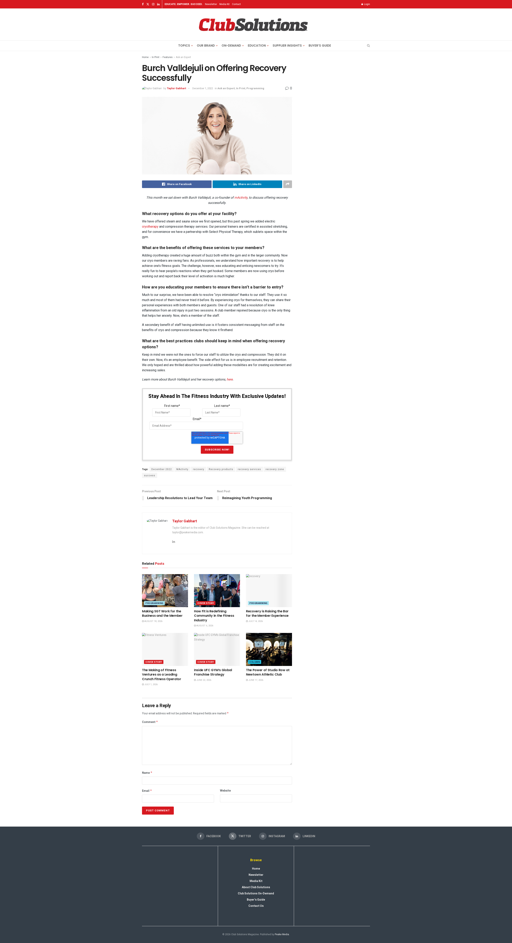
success (149, 475)
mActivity (240, 197)
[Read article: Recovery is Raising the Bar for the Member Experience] (269, 590)
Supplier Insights (287, 45)
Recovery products (221, 469)
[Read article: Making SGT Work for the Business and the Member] (165, 590)
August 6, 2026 (204, 625)
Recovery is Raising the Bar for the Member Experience (267, 613)
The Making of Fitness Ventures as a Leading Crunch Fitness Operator (161, 674)
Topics (184, 45)
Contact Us (256, 906)
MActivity (182, 469)
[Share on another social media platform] (287, 184)
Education (257, 45)
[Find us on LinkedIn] (158, 4)
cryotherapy (150, 226)
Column (254, 662)
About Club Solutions (256, 887)
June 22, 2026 (203, 680)
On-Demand (231, 45)
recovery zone (275, 469)
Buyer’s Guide (320, 45)
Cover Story (205, 603)
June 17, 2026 (255, 680)
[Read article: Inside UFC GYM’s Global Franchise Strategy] (217, 649)
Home (145, 57)
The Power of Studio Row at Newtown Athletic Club (268, 672)
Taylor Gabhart (176, 88)
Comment (150, 722)
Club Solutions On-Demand (256, 893)
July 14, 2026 (255, 621)
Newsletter (211, 4)
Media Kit (224, 4)
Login (366, 4)
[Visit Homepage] (253, 24)
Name (147, 773)
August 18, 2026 (153, 621)
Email (147, 791)
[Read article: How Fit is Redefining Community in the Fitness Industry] (217, 590)
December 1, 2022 (202, 88)
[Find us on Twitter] (147, 4)
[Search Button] (368, 46)
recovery (198, 469)
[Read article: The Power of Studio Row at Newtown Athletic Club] (269, 649)
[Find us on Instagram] (153, 4)
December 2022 (161, 469)
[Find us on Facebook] (143, 4)
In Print (155, 57)
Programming (255, 88)
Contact (236, 4)
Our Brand (206, 45)
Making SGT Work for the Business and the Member (162, 613)
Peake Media (282, 934)
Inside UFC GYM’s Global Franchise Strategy (213, 672)
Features (168, 57)
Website (225, 791)
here (230, 379)
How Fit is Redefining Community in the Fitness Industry (214, 616)
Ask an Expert (183, 57)
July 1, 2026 (151, 684)
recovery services (249, 469)
